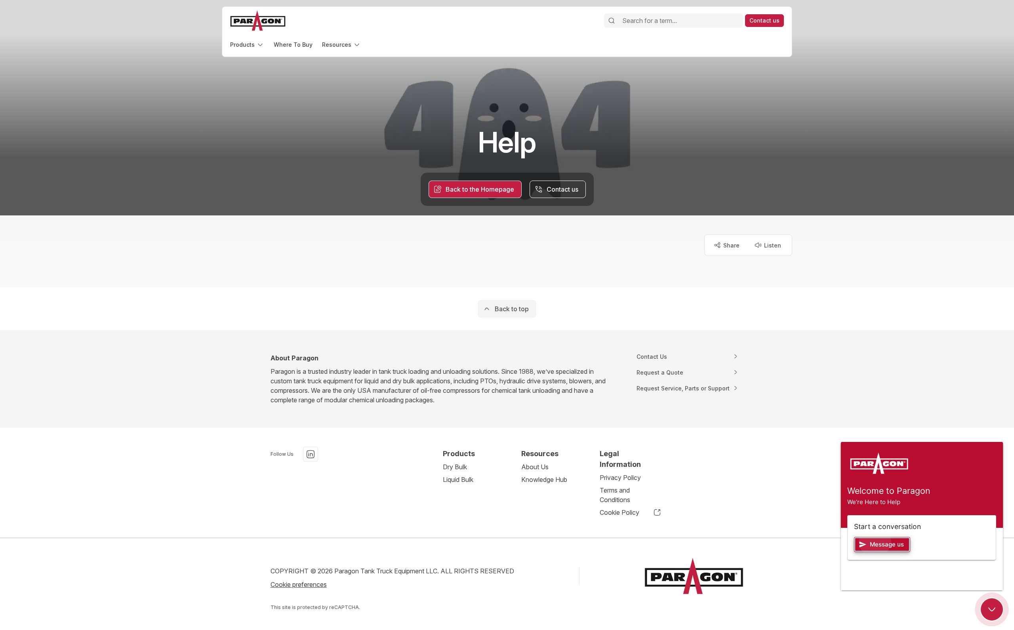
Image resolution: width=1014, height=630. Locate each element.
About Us (535, 467)
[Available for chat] (992, 609)
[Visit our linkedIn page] (310, 454)
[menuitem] (247, 44)
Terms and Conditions (615, 495)
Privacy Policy (620, 478)
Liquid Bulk (458, 479)
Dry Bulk (455, 467)
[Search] (611, 20)
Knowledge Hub (544, 479)
